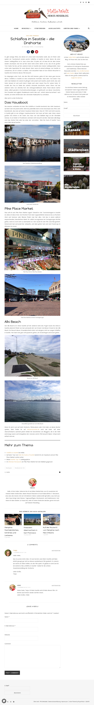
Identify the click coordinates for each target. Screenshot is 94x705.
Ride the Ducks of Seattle (26, 455)
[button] (28, 51)
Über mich (36, 701)
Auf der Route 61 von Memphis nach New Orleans (51, 530)
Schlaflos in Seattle (12, 452)
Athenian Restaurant (14, 462)
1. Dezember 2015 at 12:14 (23, 587)
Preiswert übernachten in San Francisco (30, 530)
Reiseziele (26, 28)
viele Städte (70, 73)
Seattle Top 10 (15, 459)
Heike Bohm (72, 57)
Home (16, 28)
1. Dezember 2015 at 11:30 (19, 552)
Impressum (64, 701)
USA (77, 71)
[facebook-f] (80, 2)
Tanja (15, 550)
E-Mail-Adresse (10, 626)
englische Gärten (76, 78)
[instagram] (86, 2)
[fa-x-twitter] (83, 2)
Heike (8, 472)
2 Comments (39, 47)
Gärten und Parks (71, 28)
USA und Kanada (32, 35)
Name (7, 617)
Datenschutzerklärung (54, 701)
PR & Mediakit (43, 701)
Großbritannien (84, 71)
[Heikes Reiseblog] (47, 15)
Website (7, 635)
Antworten (56, 550)
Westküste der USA (20, 468)
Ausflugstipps (54, 28)
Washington (9, 468)
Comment (8, 644)
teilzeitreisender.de (33, 429)
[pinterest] (88, 2)
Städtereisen (40, 28)
